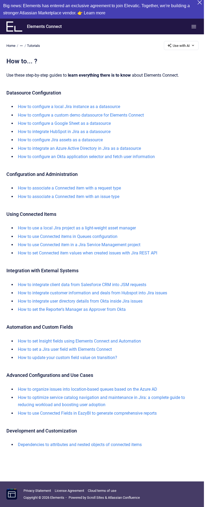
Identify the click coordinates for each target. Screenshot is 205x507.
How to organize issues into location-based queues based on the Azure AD (87, 389)
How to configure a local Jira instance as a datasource (69, 106)
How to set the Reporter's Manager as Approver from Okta (72, 309)
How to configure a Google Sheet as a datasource (64, 123)
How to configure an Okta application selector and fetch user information (86, 156)
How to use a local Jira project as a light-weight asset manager (77, 227)
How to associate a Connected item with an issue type (68, 196)
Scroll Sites (95, 498)
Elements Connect (44, 26)
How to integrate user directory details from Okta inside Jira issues (80, 301)
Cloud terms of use (102, 491)
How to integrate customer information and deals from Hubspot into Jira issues (92, 292)
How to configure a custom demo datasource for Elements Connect (81, 115)
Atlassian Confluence (124, 498)
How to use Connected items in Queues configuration (67, 236)
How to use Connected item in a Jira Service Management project (79, 244)
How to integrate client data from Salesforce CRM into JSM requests (82, 284)
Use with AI (181, 46)
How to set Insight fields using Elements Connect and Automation (79, 341)
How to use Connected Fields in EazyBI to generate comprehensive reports (87, 413)
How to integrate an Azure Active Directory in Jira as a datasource (79, 148)
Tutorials (33, 46)
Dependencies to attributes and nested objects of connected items (80, 444)
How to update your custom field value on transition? (67, 357)
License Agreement (69, 491)
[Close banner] (200, 2)
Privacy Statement (37, 491)
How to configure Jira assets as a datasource (60, 139)
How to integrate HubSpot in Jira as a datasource (64, 131)
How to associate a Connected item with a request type (69, 188)
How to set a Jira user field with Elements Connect (65, 349)
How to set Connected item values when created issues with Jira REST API (87, 252)
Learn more (94, 13)
